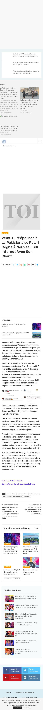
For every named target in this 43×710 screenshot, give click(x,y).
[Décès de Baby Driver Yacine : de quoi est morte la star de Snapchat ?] (9, 616)
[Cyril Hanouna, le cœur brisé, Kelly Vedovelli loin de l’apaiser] (9, 625)
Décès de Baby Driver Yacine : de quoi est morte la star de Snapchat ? (26, 616)
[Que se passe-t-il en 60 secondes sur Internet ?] (31, 562)
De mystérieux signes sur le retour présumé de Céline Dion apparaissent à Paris (9, 128)
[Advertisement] (21, 24)
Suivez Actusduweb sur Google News (18, 484)
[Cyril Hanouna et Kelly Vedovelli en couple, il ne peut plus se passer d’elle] (9, 607)
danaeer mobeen (22, 494)
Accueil (8, 693)
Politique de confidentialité (25, 693)
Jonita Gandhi (7, 496)
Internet (5, 233)
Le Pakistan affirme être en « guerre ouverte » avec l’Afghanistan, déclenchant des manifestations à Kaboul (29, 104)
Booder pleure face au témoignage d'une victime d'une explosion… (26, 651)
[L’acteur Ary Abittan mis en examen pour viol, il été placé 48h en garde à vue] (9, 634)
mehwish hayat (17, 496)
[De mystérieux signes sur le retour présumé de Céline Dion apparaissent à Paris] (9, 120)
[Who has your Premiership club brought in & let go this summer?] (7, 65)
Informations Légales (10, 697)
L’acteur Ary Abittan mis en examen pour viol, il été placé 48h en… (26, 634)
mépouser (27, 496)
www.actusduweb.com (12, 481)
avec (7, 494)
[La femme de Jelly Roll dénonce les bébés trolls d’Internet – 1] (12, 562)
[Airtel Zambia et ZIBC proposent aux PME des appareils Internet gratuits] (36, 335)
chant (13, 494)
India (31, 494)
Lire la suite (27, 708)
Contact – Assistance (29, 697)
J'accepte (17, 708)
